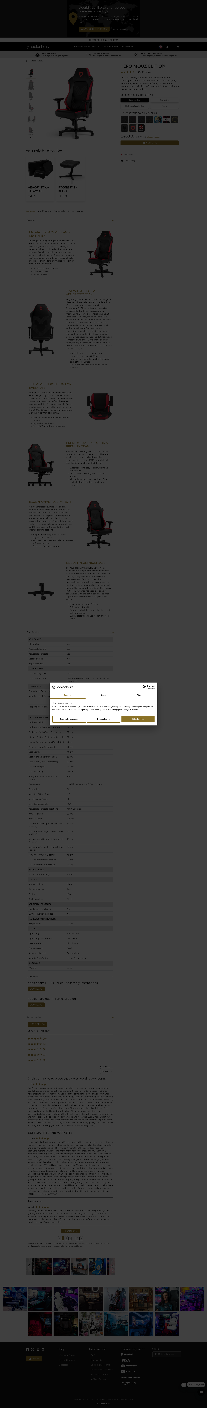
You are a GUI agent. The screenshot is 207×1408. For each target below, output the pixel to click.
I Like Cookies (138, 719)
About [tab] (139, 695)
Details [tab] (103, 695)
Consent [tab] (67, 695)
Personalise (102, 719)
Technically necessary (69, 719)
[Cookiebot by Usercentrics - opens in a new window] (144, 687)
